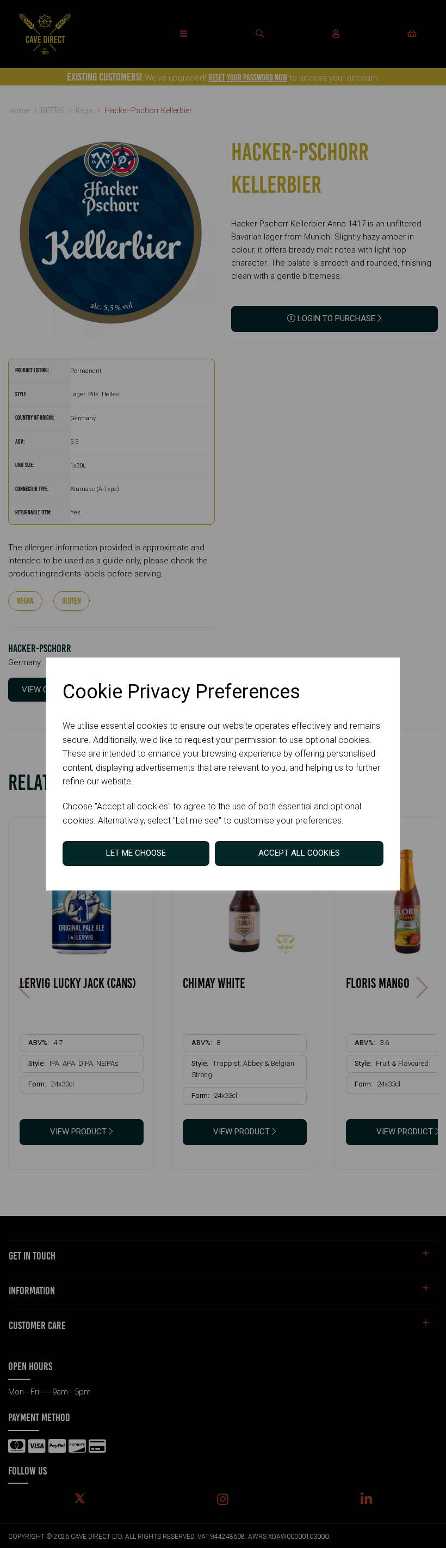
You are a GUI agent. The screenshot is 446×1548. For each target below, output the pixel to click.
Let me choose (136, 853)
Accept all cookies (299, 853)
